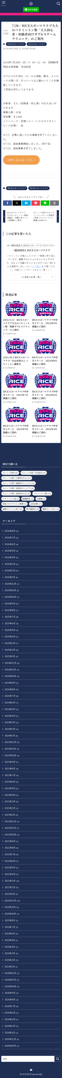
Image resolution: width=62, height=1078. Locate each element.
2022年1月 (11, 893)
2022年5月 (11, 867)
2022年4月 (11, 874)
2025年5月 (11, 630)
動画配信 (27, 498)
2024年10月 (12, 676)
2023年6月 (11, 781)
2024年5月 (11, 709)
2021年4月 (11, 946)
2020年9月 (11, 992)
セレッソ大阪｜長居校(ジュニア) (18, 488)
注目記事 (36, 503)
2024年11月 (12, 669)
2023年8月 (11, 768)
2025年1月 (11, 656)
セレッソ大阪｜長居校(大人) (16, 493)
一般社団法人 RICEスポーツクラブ (31, 250)
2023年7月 (11, 775)
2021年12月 (12, 900)
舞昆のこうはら (50, 509)
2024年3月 (11, 722)
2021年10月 (12, 913)
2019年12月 (12, 1039)
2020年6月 (11, 1012)
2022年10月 (12, 834)
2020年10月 (12, 986)
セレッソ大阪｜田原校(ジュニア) (19, 483)
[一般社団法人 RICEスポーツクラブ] (31, 3)
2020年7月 (11, 1006)
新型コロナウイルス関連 (15, 503)
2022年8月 (11, 847)
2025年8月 (11, 610)
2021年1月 (11, 966)
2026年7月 (11, 537)
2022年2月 (11, 887)
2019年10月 (12, 1045)
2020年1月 (11, 1032)
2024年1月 (11, 735)
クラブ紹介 (35, 266)
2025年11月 (12, 590)
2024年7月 (11, 695)
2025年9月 (11, 603)
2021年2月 (11, 959)
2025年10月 (12, 596)
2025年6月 (11, 623)
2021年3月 (11, 953)
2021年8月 (11, 920)
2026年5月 (11, 550)
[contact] (31, 1070)
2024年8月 (11, 689)
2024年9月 (11, 682)
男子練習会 (32, 509)
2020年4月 (11, 1019)
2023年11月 (12, 748)
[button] (7, 203)
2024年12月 (12, 662)
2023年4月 (11, 795)
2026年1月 (11, 577)
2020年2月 (11, 1025)
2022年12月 (12, 821)
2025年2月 (11, 649)
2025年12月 (12, 583)
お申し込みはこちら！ (21, 160)
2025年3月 (11, 643)
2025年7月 (11, 616)
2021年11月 (12, 907)
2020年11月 (12, 979)
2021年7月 (11, 927)
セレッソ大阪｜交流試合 (34, 472)
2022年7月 (11, 854)
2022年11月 (12, 827)
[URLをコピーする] (54, 203)
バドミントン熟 (11, 498)
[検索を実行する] (57, 1059)
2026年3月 (11, 564)
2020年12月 (12, 973)
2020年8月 (11, 999)
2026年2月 (11, 570)
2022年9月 (11, 841)
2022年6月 (11, 861)
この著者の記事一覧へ (31, 276)
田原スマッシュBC (13, 509)
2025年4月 (11, 636)
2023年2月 (11, 808)
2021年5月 (11, 940)
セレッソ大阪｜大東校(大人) (17, 478)
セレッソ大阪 (10, 472)
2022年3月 (12, 880)
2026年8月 (11, 530)
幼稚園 (41, 498)
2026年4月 (11, 557)
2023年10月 (12, 755)
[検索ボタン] (58, 3)
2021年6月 (11, 933)
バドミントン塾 (42, 493)
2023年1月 (11, 814)
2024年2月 (11, 728)
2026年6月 (11, 544)
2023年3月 (11, 801)
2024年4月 (11, 715)
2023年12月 (12, 742)
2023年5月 (11, 788)
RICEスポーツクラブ (15, 44)
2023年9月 (11, 761)
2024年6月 (11, 702)
